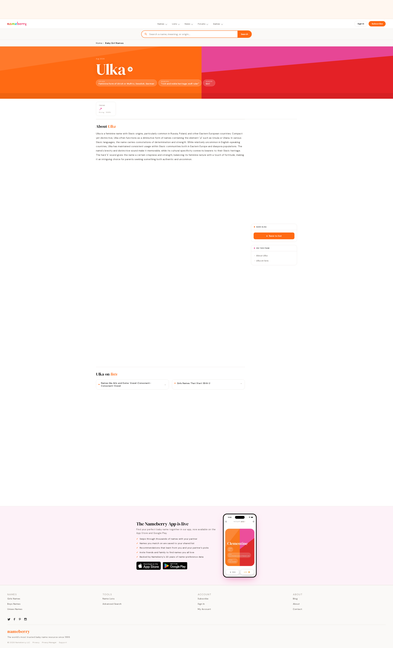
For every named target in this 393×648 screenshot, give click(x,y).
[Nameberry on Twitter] (8, 619)
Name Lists (109, 598)
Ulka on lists (262, 260)
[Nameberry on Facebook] (14, 619)
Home (99, 43)
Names (161, 24)
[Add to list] (130, 69)
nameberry (18, 631)
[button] (274, 236)
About (296, 603)
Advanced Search (112, 603)
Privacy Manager (49, 642)
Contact (297, 609)
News (187, 24)
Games (216, 24)
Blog (295, 598)
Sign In (361, 23)
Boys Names (13, 603)
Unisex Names (14, 609)
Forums (201, 24)
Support (63, 642)
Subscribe (377, 23)
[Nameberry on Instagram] (25, 619)
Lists (174, 24)
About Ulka (261, 255)
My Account (204, 609)
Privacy (36, 642)
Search (244, 34)
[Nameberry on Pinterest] (19, 619)
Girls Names (13, 598)
